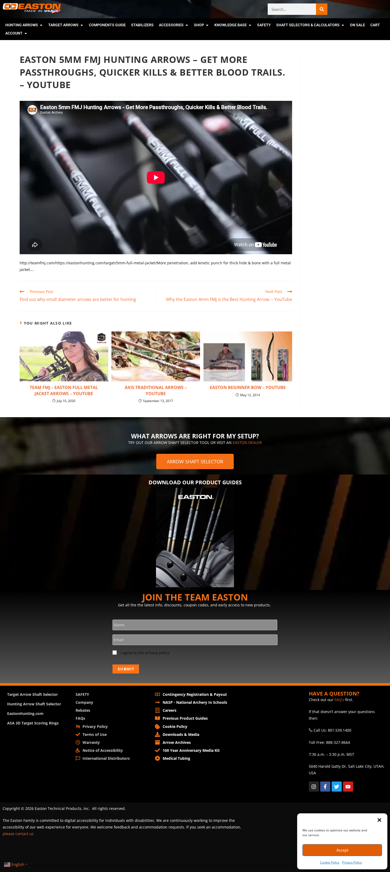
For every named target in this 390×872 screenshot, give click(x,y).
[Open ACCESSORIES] (187, 25)
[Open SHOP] (207, 25)
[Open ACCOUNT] (26, 33)
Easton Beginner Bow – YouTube (248, 387)
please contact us (18, 833)
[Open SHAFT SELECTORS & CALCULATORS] (343, 25)
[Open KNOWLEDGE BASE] (250, 25)
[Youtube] (348, 787)
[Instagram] (314, 787)
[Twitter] (337, 787)
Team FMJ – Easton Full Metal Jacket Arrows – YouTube (64, 390)
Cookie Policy (329, 862)
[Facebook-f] (325, 787)
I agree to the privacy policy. (145, 652)
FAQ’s (339, 699)
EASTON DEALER (247, 442)
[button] (379, 820)
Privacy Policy (352, 862)
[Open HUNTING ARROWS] (41, 25)
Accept (342, 850)
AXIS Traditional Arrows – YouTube (156, 390)
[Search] (321, 9)
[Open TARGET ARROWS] (82, 25)
